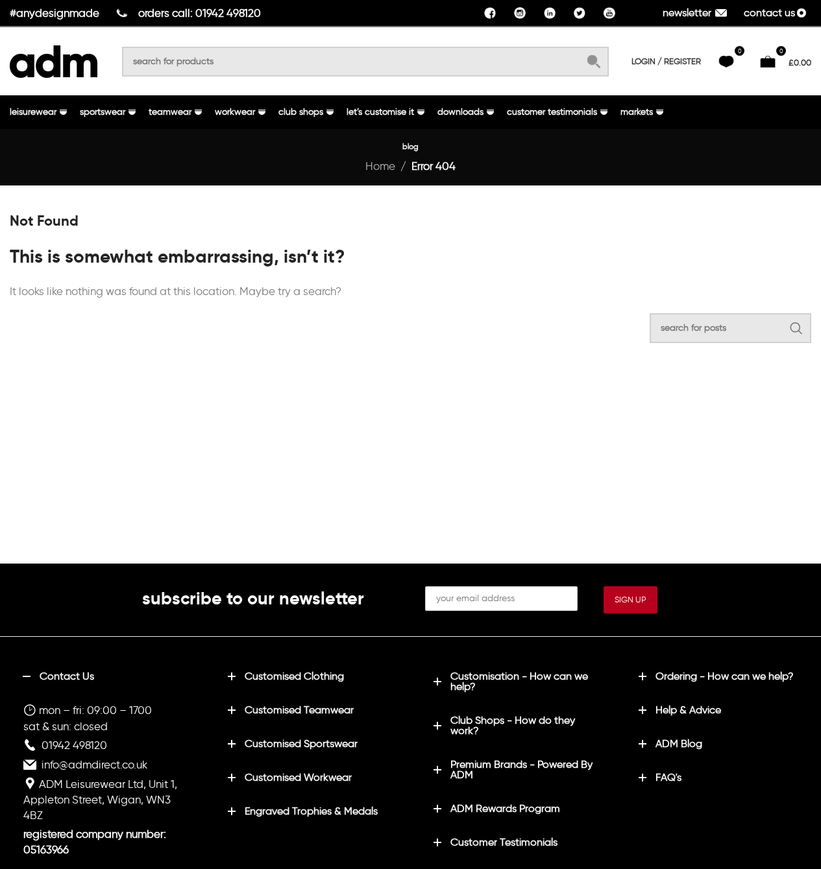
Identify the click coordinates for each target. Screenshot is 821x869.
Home (380, 166)
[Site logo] (53, 59)
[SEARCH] (594, 62)
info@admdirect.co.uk (94, 764)
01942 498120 (74, 745)
